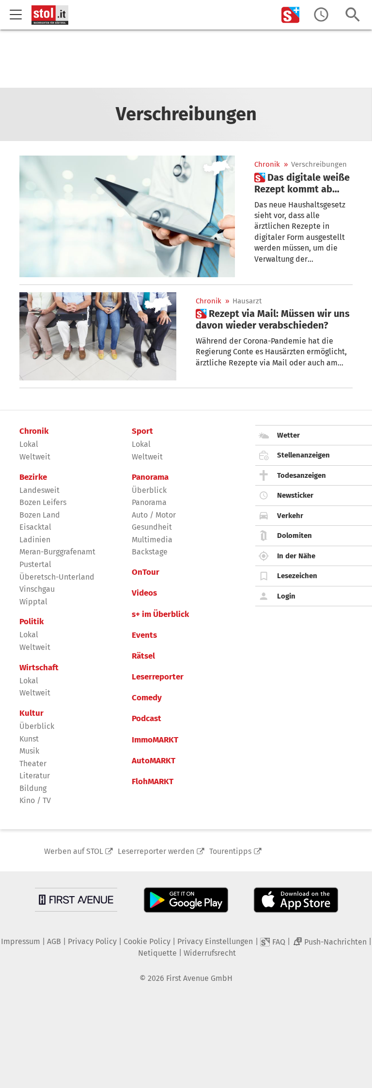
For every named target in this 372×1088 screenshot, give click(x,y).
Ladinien (34, 539)
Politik (31, 622)
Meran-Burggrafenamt (57, 551)
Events (144, 635)
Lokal (28, 444)
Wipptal (33, 601)
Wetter (288, 435)
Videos (144, 593)
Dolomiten (294, 535)
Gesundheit (152, 527)
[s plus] (290, 15)
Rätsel (143, 656)
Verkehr (290, 515)
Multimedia (152, 539)
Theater (32, 763)
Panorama (150, 477)
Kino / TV (35, 800)
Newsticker (295, 495)
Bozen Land (39, 515)
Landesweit (39, 490)
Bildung (32, 788)
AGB (54, 941)
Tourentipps (230, 851)
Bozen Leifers (42, 502)
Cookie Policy (147, 941)
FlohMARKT (152, 782)
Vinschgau (37, 589)
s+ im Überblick (160, 614)
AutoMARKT (153, 761)
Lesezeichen (297, 575)
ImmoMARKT (155, 740)
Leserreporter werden (156, 851)
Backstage (150, 551)
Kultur (31, 713)
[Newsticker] (321, 15)
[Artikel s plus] (127, 216)
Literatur (34, 775)
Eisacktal (35, 527)
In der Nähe (296, 556)
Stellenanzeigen (303, 455)
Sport (142, 431)
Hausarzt (247, 301)
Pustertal (35, 564)
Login (286, 596)
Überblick (36, 726)
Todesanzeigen (301, 475)
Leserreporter (158, 677)
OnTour (145, 572)
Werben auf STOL (73, 851)
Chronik (267, 164)
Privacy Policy (92, 941)
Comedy (147, 698)
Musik (29, 751)
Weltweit (34, 456)
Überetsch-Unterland (56, 577)
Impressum (20, 941)
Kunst (29, 738)
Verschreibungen (319, 164)
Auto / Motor (154, 515)
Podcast (146, 719)
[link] (303, 183)
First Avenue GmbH (199, 978)
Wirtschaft (39, 668)
